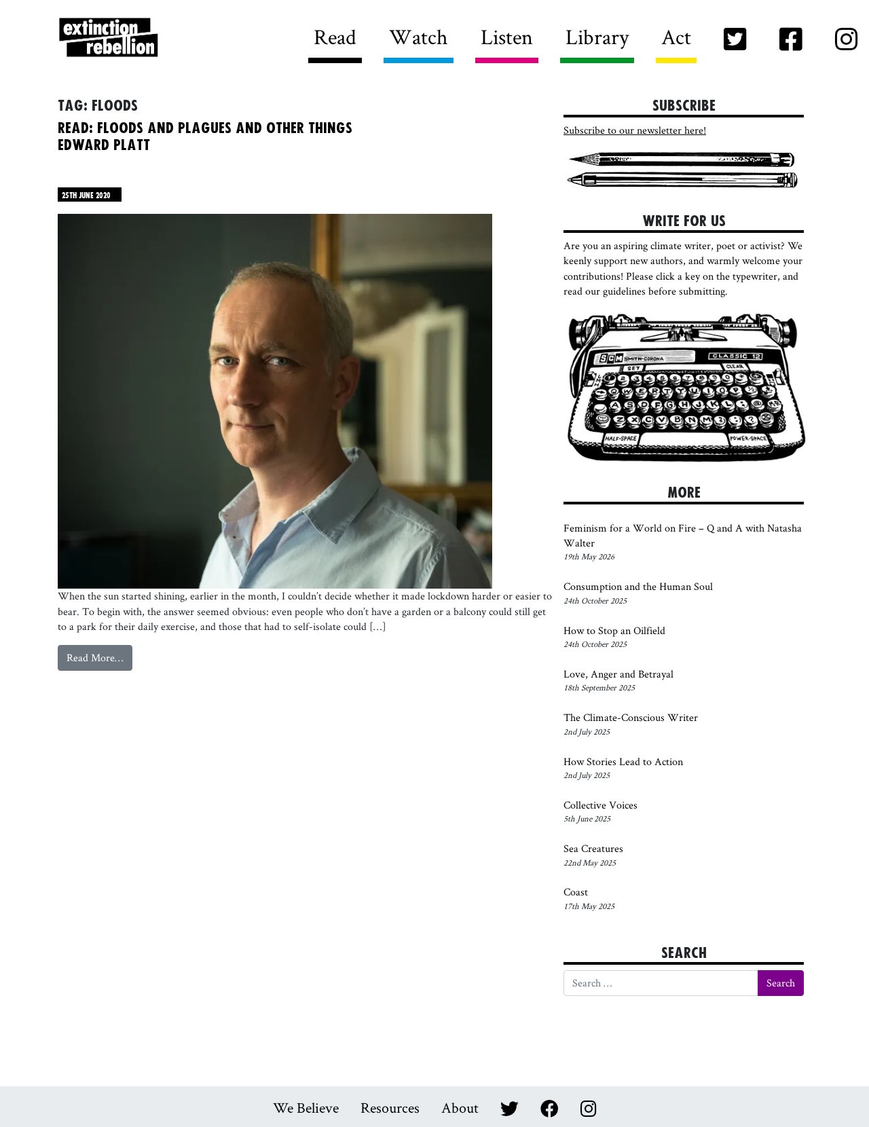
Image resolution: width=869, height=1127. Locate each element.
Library (597, 36)
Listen (507, 36)
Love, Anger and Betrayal (618, 674)
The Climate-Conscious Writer (630, 717)
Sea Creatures (593, 848)
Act (676, 36)
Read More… (99, 660)
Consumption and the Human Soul (638, 586)
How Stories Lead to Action (624, 761)
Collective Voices (600, 805)
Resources (390, 1107)
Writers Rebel (183, 38)
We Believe (306, 1107)
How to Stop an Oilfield (614, 630)
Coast (575, 892)
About (460, 1107)
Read (335, 36)
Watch (418, 36)
